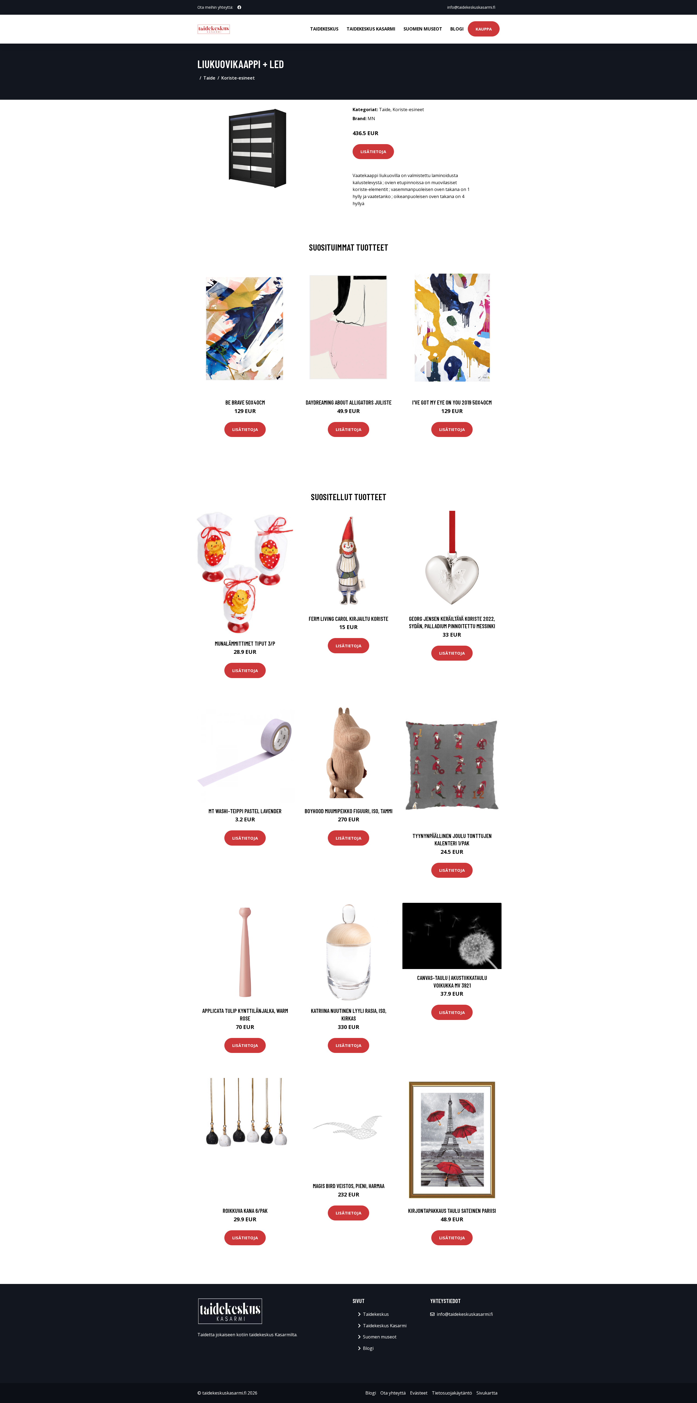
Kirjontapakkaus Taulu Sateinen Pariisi (452, 1210)
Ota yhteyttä (393, 1393)
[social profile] (239, 7)
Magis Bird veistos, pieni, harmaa (348, 1185)
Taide (209, 78)
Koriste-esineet (238, 78)
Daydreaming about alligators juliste (349, 402)
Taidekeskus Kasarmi (371, 29)
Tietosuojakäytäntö (452, 1393)
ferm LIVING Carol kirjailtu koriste (348, 618)
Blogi (457, 29)
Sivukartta (486, 1393)
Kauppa (484, 29)
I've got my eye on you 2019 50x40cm (452, 402)
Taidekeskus (324, 29)
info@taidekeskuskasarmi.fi (471, 7)
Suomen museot (422, 29)
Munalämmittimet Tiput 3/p (245, 643)
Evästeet (418, 1393)
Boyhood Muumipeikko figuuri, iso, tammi (349, 810)
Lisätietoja (373, 151)
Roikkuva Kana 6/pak (245, 1210)
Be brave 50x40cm (245, 402)
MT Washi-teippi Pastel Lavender (245, 810)
